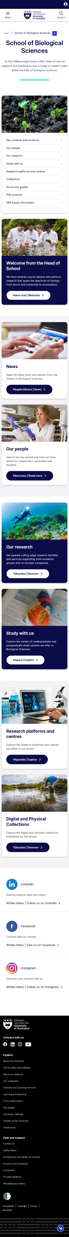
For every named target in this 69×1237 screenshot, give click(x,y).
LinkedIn (27, 884)
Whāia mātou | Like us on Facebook (31, 945)
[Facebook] (5, 1044)
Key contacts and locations (22, 140)
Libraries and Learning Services (19, 1087)
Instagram (28, 968)
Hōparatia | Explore (25, 759)
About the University (13, 1061)
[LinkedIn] (13, 1044)
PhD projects (14, 194)
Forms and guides (17, 187)
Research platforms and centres (25, 171)
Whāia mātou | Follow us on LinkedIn (31, 903)
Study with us (14, 163)
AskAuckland (9, 1150)
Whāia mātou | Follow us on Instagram (33, 987)
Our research (14, 155)
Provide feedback (12, 1176)
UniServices (9, 1127)
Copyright (22, 1206)
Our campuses (10, 1081)
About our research (13, 1074)
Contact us (8, 1143)
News (12, 366)
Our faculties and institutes (16, 1067)
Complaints (9, 1170)
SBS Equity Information (20, 202)
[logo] (34, 15)
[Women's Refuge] (7, 1199)
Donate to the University (15, 1163)
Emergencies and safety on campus (21, 1157)
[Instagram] (20, 1044)
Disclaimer (7, 1210)
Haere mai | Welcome (26, 295)
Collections (13, 179)
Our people (13, 148)
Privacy (33, 1206)
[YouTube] (28, 1044)
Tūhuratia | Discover (26, 573)
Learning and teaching (14, 1094)
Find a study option (13, 1100)
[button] (66, 4)
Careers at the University (16, 1120)
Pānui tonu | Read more (27, 475)
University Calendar (13, 1114)
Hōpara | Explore (23, 660)
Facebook (28, 926)
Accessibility (8, 1206)
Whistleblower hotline (14, 1183)
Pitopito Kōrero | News (27, 389)
